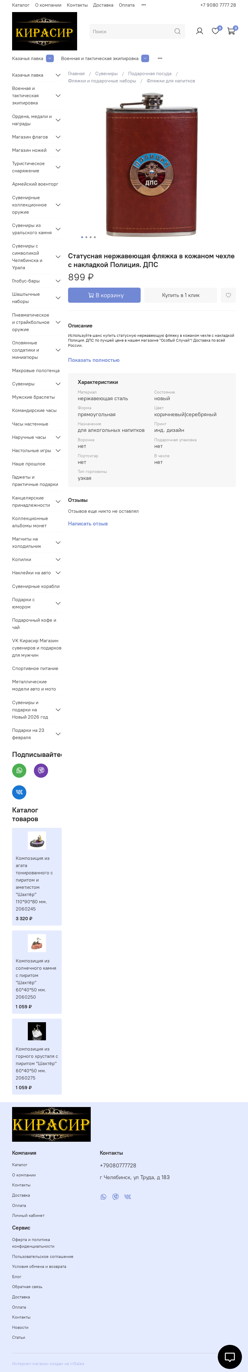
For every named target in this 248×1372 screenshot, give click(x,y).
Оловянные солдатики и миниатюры (25, 350)
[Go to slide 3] (91, 237)
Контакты (77, 5)
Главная (76, 73)
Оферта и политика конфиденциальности (33, 1243)
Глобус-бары (26, 281)
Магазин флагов (30, 137)
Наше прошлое (28, 464)
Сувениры (106, 73)
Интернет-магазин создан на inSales (48, 1363)
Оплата (127, 5)
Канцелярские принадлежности (31, 501)
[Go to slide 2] (86, 237)
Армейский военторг (35, 184)
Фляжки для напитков (171, 81)
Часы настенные (30, 424)
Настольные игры (31, 450)
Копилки (21, 559)
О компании (48, 5)
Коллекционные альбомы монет (30, 521)
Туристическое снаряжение (28, 167)
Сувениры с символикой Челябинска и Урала (27, 256)
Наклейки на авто (31, 573)
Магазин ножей (29, 150)
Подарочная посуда (149, 73)
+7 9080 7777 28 (218, 5)
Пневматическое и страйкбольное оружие (31, 322)
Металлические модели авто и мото (34, 685)
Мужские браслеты (33, 397)
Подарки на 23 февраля (28, 733)
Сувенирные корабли (36, 586)
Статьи (18, 1337)
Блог (16, 1276)
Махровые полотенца (36, 370)
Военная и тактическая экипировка (100, 58)
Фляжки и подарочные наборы (102, 81)
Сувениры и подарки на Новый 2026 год (30, 709)
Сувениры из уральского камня (32, 228)
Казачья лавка (27, 58)
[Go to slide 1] (82, 237)
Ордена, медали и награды (32, 119)
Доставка (103, 5)
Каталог (21, 5)
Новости (20, 1327)
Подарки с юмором (23, 603)
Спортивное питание (35, 668)
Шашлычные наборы (26, 297)
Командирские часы (34, 410)
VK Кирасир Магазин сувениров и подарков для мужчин (36, 647)
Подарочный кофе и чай (34, 623)
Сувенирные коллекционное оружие (29, 204)
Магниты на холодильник (26, 542)
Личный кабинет (28, 1215)
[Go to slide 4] (95, 237)
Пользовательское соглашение (42, 1256)
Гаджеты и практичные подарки (35, 480)
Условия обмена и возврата (39, 1266)
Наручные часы (29, 437)
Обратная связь (27, 1286)
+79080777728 (118, 1165)
